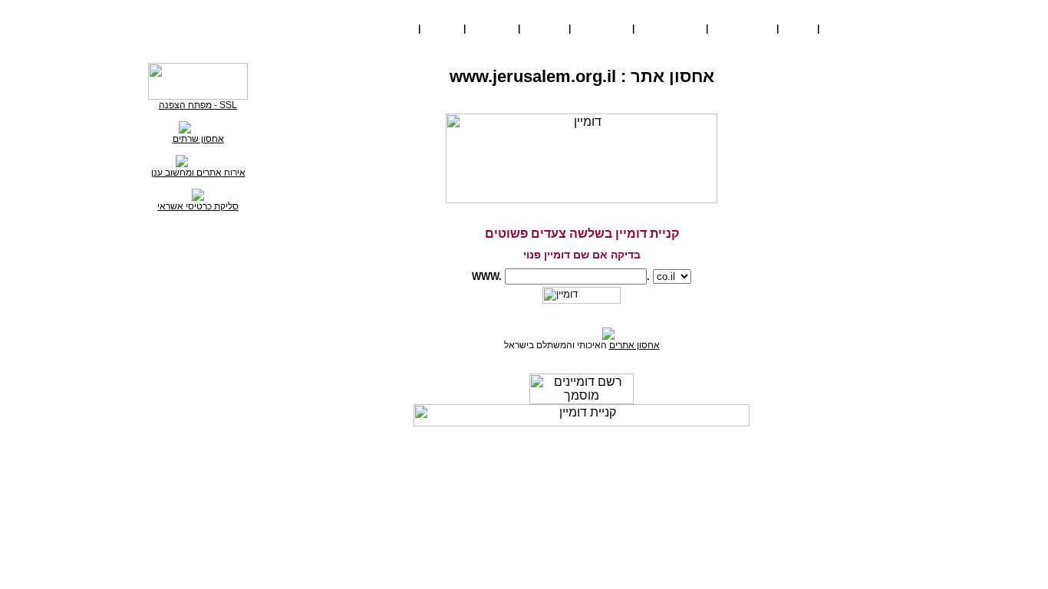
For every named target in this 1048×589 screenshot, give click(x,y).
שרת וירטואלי (668, 28)
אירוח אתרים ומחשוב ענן (198, 172)
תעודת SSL (599, 28)
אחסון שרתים (198, 138)
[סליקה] (198, 197)
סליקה (395, 28)
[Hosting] (198, 160)
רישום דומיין (552, 453)
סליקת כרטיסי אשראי (198, 206)
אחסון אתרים (634, 345)
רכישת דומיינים (859, 28)
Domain (442, 28)
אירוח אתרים (740, 28)
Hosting (492, 28)
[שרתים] (198, 126)
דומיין (795, 28)
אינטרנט (542, 28)
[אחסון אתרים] (582, 332)
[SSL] (198, 96)
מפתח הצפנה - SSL (198, 105)
